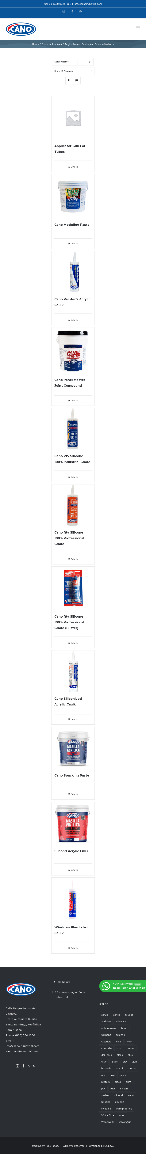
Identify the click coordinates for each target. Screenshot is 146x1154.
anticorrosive (108, 1028)
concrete (106, 1048)
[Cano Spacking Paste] (73, 748)
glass (120, 1055)
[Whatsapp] (29, 1065)
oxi (113, 1075)
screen (124, 1088)
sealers (105, 1095)
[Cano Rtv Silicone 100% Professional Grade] (73, 505)
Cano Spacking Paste (71, 775)
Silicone (105, 1102)
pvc (103, 1088)
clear (118, 1041)
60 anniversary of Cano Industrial (70, 994)
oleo (103, 1075)
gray (125, 1061)
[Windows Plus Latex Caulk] (73, 899)
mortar (132, 1068)
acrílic (116, 1014)
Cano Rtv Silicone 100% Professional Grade (69, 538)
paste (123, 1075)
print (128, 1081)
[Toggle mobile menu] (138, 26)
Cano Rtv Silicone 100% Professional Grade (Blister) (69, 622)
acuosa (129, 1014)
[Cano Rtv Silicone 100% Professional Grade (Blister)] (73, 588)
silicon (131, 1095)
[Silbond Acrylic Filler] (73, 823)
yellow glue (125, 1122)
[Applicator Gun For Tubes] (73, 117)
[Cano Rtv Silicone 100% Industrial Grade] (73, 428)
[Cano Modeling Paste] (73, 196)
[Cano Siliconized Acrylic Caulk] (73, 671)
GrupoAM (109, 1145)
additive (106, 1021)
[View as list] (76, 80)
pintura (105, 1081)
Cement (106, 1034)
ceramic (120, 1034)
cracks (130, 1048)
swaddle (106, 1108)
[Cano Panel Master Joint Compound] (73, 350)
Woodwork (107, 1122)
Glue (103, 1061)
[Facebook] (23, 1065)
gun (134, 1061)
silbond (118, 1095)
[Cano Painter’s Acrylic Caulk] (73, 272)
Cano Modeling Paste (72, 225)
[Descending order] (90, 62)
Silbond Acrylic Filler (71, 851)
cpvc (119, 1048)
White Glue (107, 1115)
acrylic (104, 1014)
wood (122, 1115)
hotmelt (106, 1068)
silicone (119, 1102)
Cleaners (106, 1041)
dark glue (106, 1055)
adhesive (121, 1021)
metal (119, 1068)
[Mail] (34, 1065)
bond (124, 1028)
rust (112, 1088)
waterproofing (124, 1108)
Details (74, 166)
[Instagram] (17, 1065)
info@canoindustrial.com (88, 3)
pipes (118, 1081)
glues (114, 1061)
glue (130, 1055)
